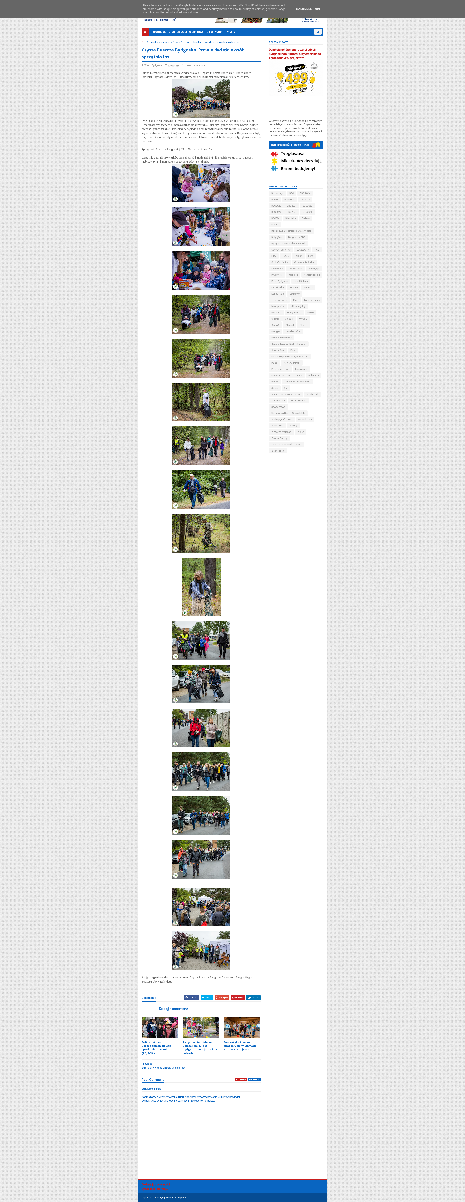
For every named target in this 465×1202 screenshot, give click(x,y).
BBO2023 (276, 212)
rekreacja (313, 375)
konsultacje (277, 293)
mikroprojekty (298, 306)
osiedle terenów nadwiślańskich (288, 344)
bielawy (306, 218)
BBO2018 (289, 199)
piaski (274, 363)
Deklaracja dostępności (156, 1184)
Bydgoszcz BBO (296, 237)
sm (286, 388)
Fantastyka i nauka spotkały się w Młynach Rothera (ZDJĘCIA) (240, 1045)
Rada (299, 375)
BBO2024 (292, 212)
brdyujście (276, 237)
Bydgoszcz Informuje (155, 1188)
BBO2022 (307, 205)
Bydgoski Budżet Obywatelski (174, 1197)
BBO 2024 (305, 193)
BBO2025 (307, 212)
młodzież (276, 312)
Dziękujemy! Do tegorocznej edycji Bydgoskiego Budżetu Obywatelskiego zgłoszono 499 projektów (295, 54)
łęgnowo (295, 293)
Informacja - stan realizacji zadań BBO (177, 31)
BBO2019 (305, 199)
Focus (285, 256)
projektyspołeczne (160, 42)
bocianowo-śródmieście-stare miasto (291, 230)
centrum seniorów (281, 249)
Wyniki (231, 31)
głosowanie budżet (304, 262)
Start (144, 42)
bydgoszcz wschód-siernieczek (288, 243)
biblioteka (290, 218)
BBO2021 (292, 205)
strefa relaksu (298, 400)
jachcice (293, 274)
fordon (298, 256)
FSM (310, 256)
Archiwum (214, 31)
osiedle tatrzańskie (281, 337)
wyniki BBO (277, 425)
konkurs (308, 287)
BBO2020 (276, 205)
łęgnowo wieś (279, 300)
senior (274, 388)
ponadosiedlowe (280, 369)
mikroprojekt (278, 306)
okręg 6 (275, 331)
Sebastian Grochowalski (297, 381)
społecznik (313, 394)
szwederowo (278, 407)
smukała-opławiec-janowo (286, 394)
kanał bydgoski (279, 281)
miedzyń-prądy (312, 300)
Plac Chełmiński (292, 363)
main (295, 300)
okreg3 (275, 318)
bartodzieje (277, 193)
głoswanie (277, 268)
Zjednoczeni (277, 450)
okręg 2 (303, 318)
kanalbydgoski (312, 274)
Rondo (274, 381)
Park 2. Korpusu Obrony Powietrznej (290, 356)
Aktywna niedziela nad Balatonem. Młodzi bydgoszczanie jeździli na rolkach (200, 1047)
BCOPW (275, 218)
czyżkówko (303, 249)
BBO (291, 193)
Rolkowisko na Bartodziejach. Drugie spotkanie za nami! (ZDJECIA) (156, 1047)
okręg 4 (290, 325)
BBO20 (274, 199)
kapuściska (277, 287)
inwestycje (276, 274)
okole (310, 312)
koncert (294, 287)
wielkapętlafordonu (281, 419)
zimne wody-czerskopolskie (286, 444)
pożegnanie (301, 369)
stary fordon (278, 400)
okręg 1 (289, 318)
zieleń (301, 432)
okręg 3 (275, 325)
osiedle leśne (293, 331)
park (292, 350)
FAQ (317, 249)
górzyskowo (295, 268)
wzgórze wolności (281, 432)
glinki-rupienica (279, 262)
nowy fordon (294, 312)
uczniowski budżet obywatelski (288, 413)
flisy (273, 256)
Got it (319, 8)
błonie (274, 224)
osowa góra (277, 350)
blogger (241, 1079)
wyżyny (293, 425)
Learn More (304, 8)
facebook (254, 1079)
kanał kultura (301, 281)
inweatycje (313, 268)
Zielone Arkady (279, 438)
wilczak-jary (305, 419)
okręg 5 (304, 325)
